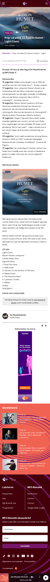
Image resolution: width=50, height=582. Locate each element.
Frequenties (7, 494)
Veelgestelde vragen (36, 508)
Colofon (30, 498)
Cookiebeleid (7, 568)
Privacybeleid (29, 561)
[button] (45, 577)
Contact (30, 503)
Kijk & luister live (9, 503)
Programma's (7, 508)
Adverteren (32, 494)
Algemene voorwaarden (12, 561)
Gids (4, 498)
